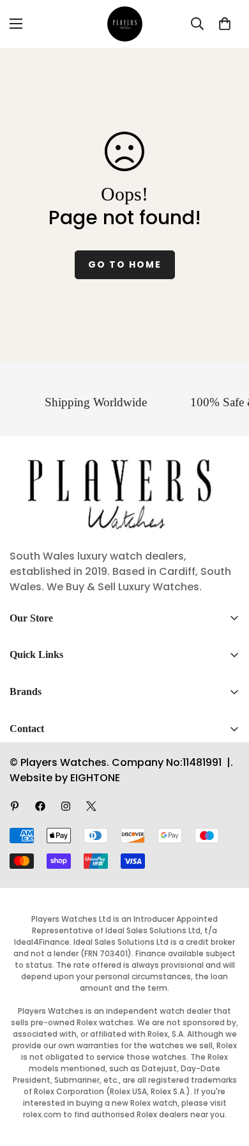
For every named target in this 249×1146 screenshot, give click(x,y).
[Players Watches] (124, 24)
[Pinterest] (15, 806)
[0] (224, 23)
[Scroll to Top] (226, 1078)
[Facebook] (40, 806)
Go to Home (125, 264)
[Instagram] (66, 806)
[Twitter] (91, 806)
